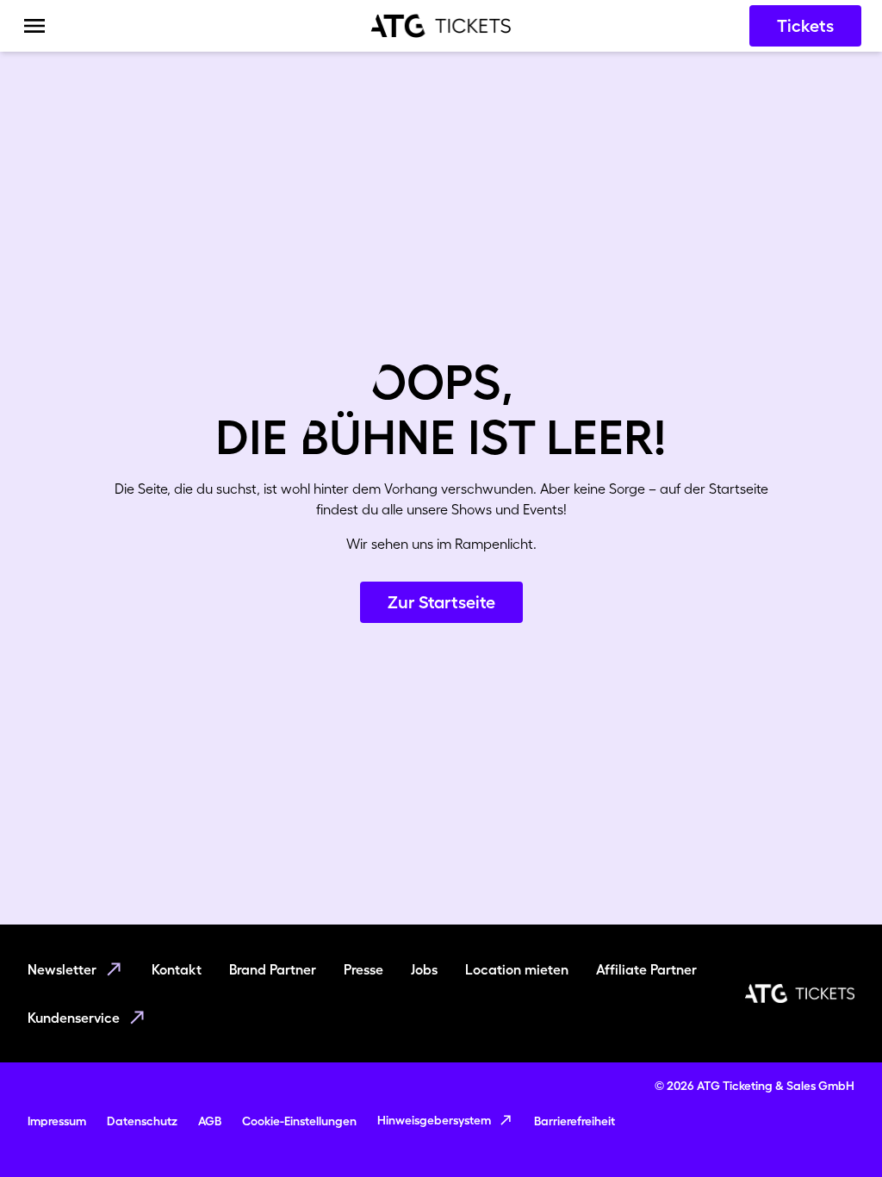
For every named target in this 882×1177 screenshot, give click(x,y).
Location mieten (516, 969)
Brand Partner (272, 969)
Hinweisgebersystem (434, 1120)
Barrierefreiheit (574, 1121)
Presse (363, 969)
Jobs (424, 969)
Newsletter (62, 969)
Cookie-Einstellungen (299, 1121)
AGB (209, 1121)
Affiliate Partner (646, 969)
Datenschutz (142, 1121)
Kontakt (177, 969)
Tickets (805, 25)
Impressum (57, 1121)
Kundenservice (74, 1017)
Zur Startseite (441, 602)
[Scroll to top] (835, 1130)
